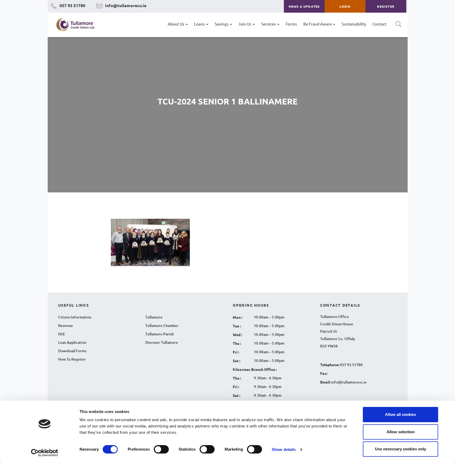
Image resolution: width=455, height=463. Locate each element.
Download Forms (72, 350)
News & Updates (304, 6)
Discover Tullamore (161, 342)
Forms (291, 23)
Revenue (65, 325)
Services (269, 23)
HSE (61, 333)
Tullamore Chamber (162, 325)
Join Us (245, 23)
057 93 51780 (351, 364)
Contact (379, 23)
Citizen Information (74, 317)
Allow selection (401, 432)
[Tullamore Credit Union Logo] (73, 24)
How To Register (72, 359)
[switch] (161, 449)
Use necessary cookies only (400, 449)
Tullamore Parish (159, 333)
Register (385, 6)
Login (345, 6)
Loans (200, 23)
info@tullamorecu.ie (348, 382)
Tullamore (153, 317)
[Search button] (398, 26)
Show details (284, 449)
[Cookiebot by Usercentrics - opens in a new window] (45, 453)
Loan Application (72, 342)
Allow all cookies (400, 414)
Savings (222, 23)
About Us (176, 23)
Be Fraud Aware (318, 23)
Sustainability (354, 23)
